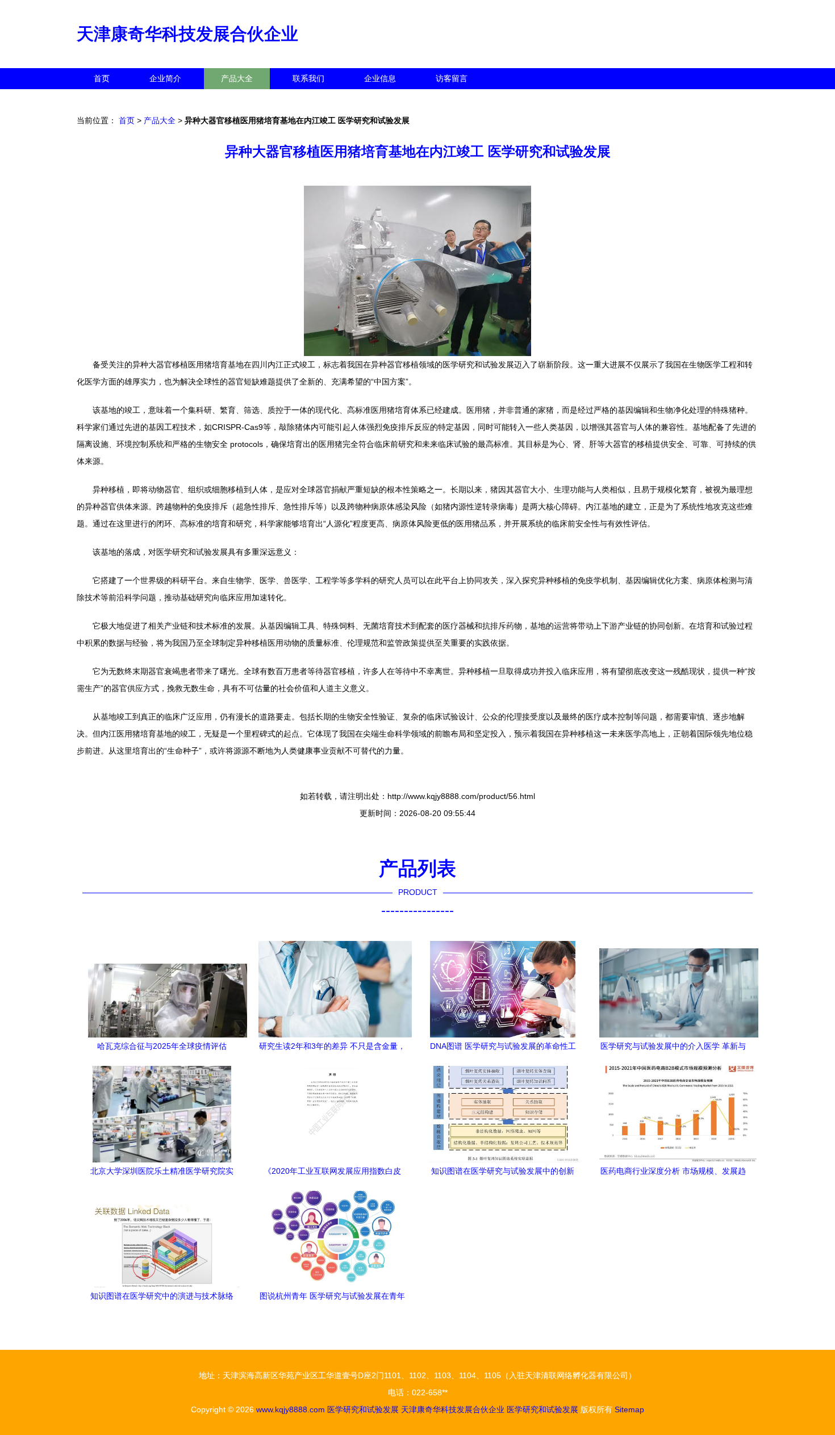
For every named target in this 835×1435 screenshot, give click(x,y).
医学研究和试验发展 (363, 1409)
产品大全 (237, 78)
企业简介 (165, 78)
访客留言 (451, 78)
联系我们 (308, 78)
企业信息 (380, 78)
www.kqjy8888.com (290, 1409)
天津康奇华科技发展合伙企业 (187, 33)
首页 (102, 78)
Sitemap (629, 1409)
